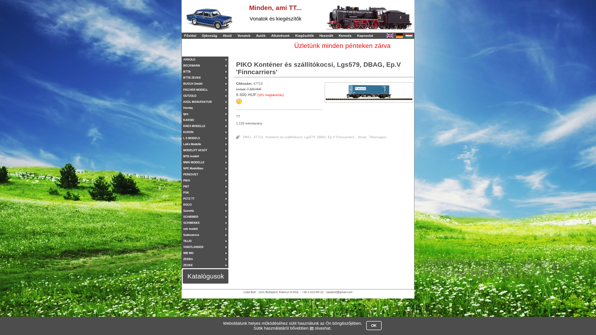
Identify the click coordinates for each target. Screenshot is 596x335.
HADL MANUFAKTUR (197, 102)
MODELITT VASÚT (195, 150)
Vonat (362, 137)
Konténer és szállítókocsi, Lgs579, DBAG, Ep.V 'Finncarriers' (310, 137)
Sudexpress (191, 235)
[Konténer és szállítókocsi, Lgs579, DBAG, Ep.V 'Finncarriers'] (369, 92)
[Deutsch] (399, 35)
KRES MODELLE (194, 126)
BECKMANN (191, 65)
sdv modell (190, 229)
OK (374, 325)
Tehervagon (377, 137)
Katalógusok (205, 276)
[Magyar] (409, 35)
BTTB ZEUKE (192, 77)
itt (312, 328)
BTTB (187, 71)
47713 (258, 137)
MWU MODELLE (193, 162)
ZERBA (188, 259)
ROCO (187, 204)
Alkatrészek (280, 35)
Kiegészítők (304, 35)
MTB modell (191, 156)
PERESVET (190, 174)
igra (185, 114)
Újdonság (209, 35)
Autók (261, 35)
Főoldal (190, 35)
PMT (186, 186)
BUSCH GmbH (193, 83)
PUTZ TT (188, 198)
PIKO (186, 180)
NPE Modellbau (193, 168)
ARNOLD (189, 59)
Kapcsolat (365, 35)
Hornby (188, 108)
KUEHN (188, 132)
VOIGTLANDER (193, 247)
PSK (186, 192)
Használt (326, 35)
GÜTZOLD (189, 95)
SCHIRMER (190, 216)
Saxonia (188, 210)
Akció (227, 35)
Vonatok (244, 35)
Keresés (345, 35)
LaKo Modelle (192, 144)
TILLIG (187, 241)
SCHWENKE (191, 222)
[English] (389, 35)
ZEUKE (188, 265)
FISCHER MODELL (195, 89)
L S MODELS (191, 138)
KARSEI (188, 120)
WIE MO (188, 253)
